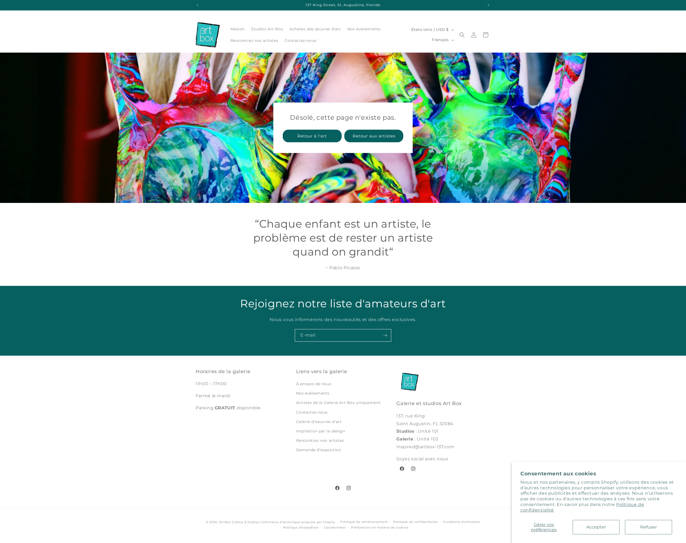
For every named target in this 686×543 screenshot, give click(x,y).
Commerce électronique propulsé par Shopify (297, 522)
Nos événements (313, 393)
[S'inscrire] (385, 335)
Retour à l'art (312, 136)
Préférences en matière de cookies (379, 527)
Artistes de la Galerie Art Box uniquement (338, 402)
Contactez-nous (312, 412)
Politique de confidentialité (415, 522)
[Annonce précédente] (197, 5)
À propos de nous (313, 383)
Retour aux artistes (374, 136)
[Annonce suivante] (488, 5)
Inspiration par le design (320, 431)
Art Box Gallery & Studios (239, 522)
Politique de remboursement (364, 522)
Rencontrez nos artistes (320, 440)
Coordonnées (335, 527)
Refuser (648, 527)
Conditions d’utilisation (461, 522)
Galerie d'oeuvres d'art (319, 421)
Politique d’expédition (301, 527)
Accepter (596, 527)
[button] (462, 35)
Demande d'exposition (318, 449)
